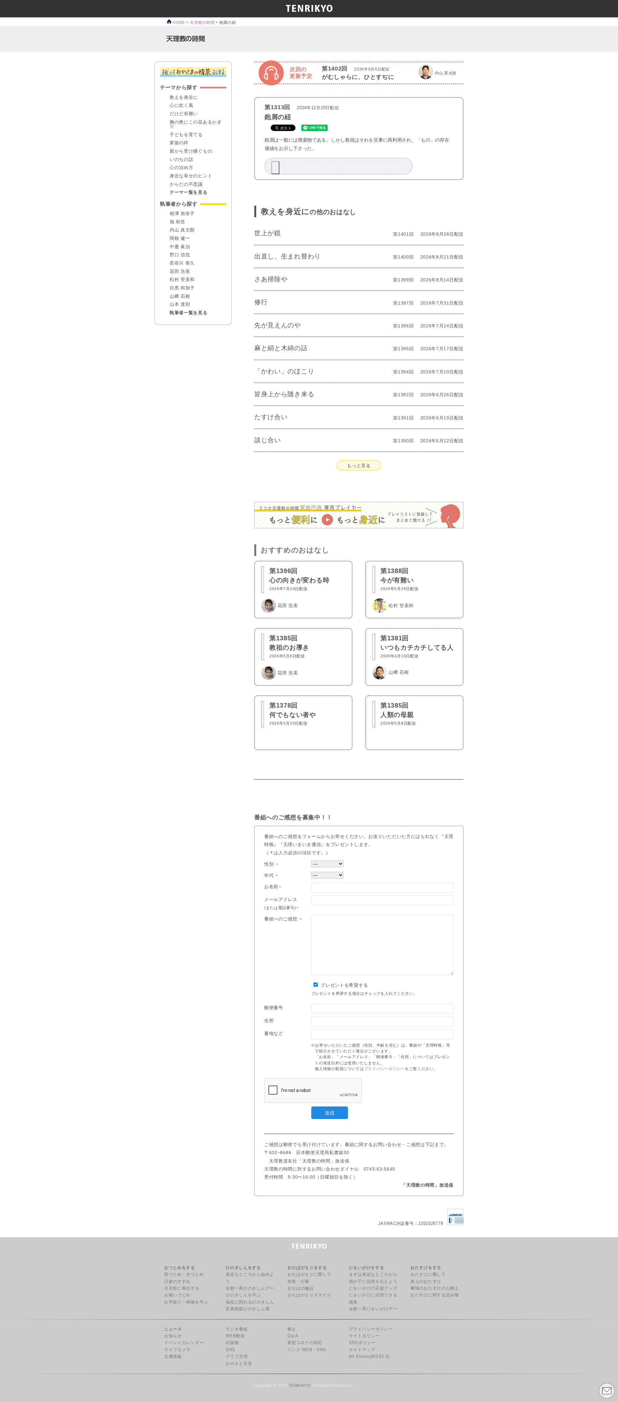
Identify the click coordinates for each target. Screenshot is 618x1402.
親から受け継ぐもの (191, 151)
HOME (178, 22)
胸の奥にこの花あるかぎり (196, 124)
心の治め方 (181, 167)
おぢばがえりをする (307, 1268)
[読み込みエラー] (275, 167)
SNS (230, 1350)
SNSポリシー (362, 1343)
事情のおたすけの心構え (434, 1288)
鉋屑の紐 (278, 116)
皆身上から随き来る (284, 394)
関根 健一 (180, 238)
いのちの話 (181, 159)
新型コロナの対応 (305, 1343)
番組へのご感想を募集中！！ (293, 817)
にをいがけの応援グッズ (373, 1288)
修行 (260, 302)
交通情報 (173, 1356)
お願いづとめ (177, 1295)
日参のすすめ (177, 1281)
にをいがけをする (366, 1268)
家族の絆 (179, 143)
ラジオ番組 (237, 1329)
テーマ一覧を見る (189, 192)
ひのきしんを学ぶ (243, 1295)
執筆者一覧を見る (189, 313)
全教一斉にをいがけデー (373, 1309)
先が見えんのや (277, 325)
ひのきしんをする (243, 1268)
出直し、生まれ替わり (287, 256)
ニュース (173, 1329)
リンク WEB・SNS (306, 1350)
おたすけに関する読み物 (434, 1295)
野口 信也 (180, 255)
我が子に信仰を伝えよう (373, 1281)
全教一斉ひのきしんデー (250, 1288)
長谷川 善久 (182, 263)
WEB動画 (235, 1336)
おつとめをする (179, 1268)
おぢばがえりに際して (309, 1274)
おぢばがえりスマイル (309, 1295)
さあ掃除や (271, 279)
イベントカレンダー (184, 1343)
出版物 (232, 1343)
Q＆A (292, 1336)
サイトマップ (362, 1350)
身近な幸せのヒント (191, 176)
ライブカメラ (177, 1350)
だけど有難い (184, 114)
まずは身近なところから (373, 1274)
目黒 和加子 (182, 288)
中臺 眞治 (180, 247)
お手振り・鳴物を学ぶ (186, 1302)
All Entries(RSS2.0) (369, 1356)
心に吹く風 (181, 105)
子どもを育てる (186, 135)
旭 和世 (177, 222)
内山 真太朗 (182, 230)
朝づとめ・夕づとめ (184, 1274)
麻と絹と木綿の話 (281, 348)
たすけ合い (271, 416)
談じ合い (267, 440)
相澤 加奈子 (182, 214)
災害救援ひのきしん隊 (248, 1309)
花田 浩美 (180, 271)
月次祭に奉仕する (182, 1288)
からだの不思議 (186, 184)
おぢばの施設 (300, 1288)
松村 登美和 (182, 280)
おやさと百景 (239, 1363)
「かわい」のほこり (284, 371)
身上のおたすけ (425, 1281)
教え (291, 1329)
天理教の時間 (202, 22)
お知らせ (173, 1336)
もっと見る (359, 465)
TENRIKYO (299, 1385)
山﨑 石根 (180, 296)
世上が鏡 (267, 233)
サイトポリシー (364, 1336)
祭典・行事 (298, 1281)
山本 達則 (180, 304)
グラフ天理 (237, 1356)
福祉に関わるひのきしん (250, 1302)
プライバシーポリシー (384, 1069)
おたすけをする (425, 1268)
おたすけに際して (428, 1274)
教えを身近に (308, 211)
